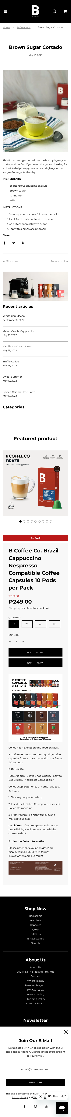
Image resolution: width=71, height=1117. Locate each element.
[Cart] (65, 11)
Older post (12, 261)
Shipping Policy (35, 998)
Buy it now (35, 662)
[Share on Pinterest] (23, 243)
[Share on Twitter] (13, 243)
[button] (20, 521)
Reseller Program (35, 985)
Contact (35, 976)
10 (13, 623)
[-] (10, 641)
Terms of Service (35, 1003)
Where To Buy (35, 980)
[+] (23, 641)
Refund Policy (35, 994)
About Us (35, 967)
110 (54, 623)
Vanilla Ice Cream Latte (17, 346)
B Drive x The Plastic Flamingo (35, 971)
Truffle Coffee (11, 361)
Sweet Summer (12, 376)
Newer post (58, 261)
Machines (35, 920)
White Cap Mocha (14, 315)
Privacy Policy (35, 989)
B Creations (23, 27)
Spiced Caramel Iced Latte (19, 391)
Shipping (14, 608)
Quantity (14, 635)
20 (27, 623)
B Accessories (35, 938)
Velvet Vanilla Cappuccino (19, 331)
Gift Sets (35, 934)
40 (40, 623)
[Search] (54, 11)
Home (6, 27)
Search (35, 943)
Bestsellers (35, 915)
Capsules (35, 924)
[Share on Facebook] (4, 243)
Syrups (35, 929)
